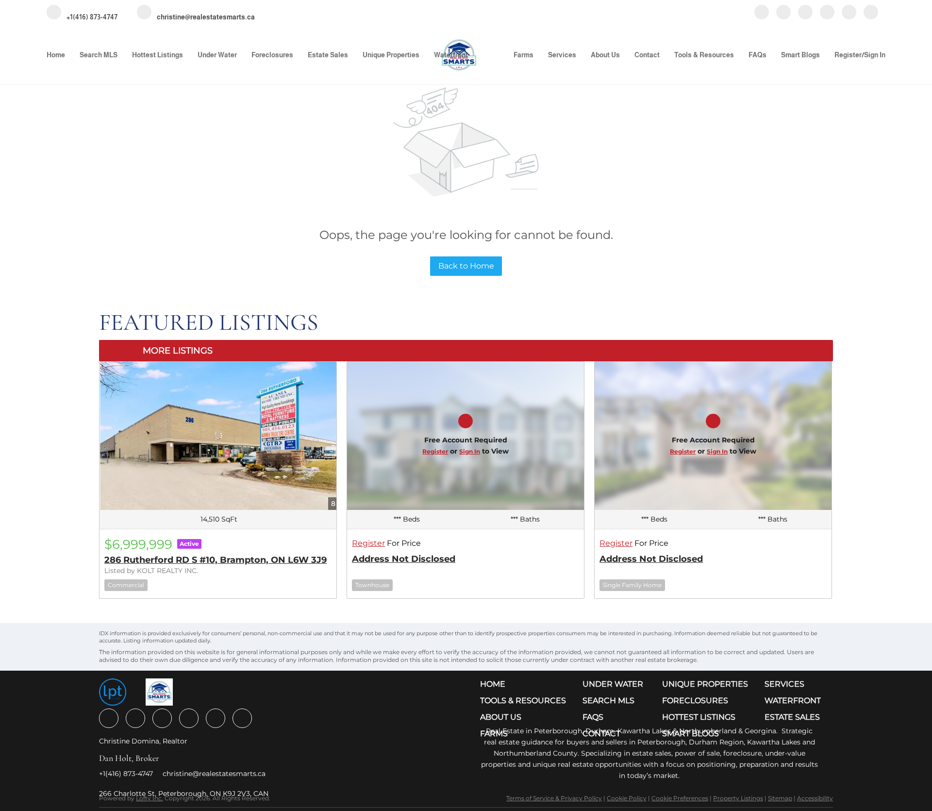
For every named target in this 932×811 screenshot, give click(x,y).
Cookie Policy (627, 798)
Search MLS (98, 55)
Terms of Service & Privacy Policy (554, 798)
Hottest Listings (157, 55)
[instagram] (805, 13)
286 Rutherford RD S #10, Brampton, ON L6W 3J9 (215, 560)
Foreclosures (272, 55)
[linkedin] (783, 13)
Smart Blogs (800, 55)
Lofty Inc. (149, 798)
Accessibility (815, 798)
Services (562, 55)
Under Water (217, 55)
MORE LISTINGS (178, 350)
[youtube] (827, 13)
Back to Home (466, 265)
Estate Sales (328, 55)
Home (56, 55)
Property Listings (738, 798)
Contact (647, 55)
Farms (523, 55)
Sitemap (780, 798)
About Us (605, 55)
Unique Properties (391, 55)
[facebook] (761, 13)
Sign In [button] (874, 55)
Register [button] (848, 55)
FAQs (757, 55)
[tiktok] (849, 13)
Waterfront (451, 55)
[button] (525, 684)
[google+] (871, 13)
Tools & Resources (704, 55)
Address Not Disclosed (403, 559)
